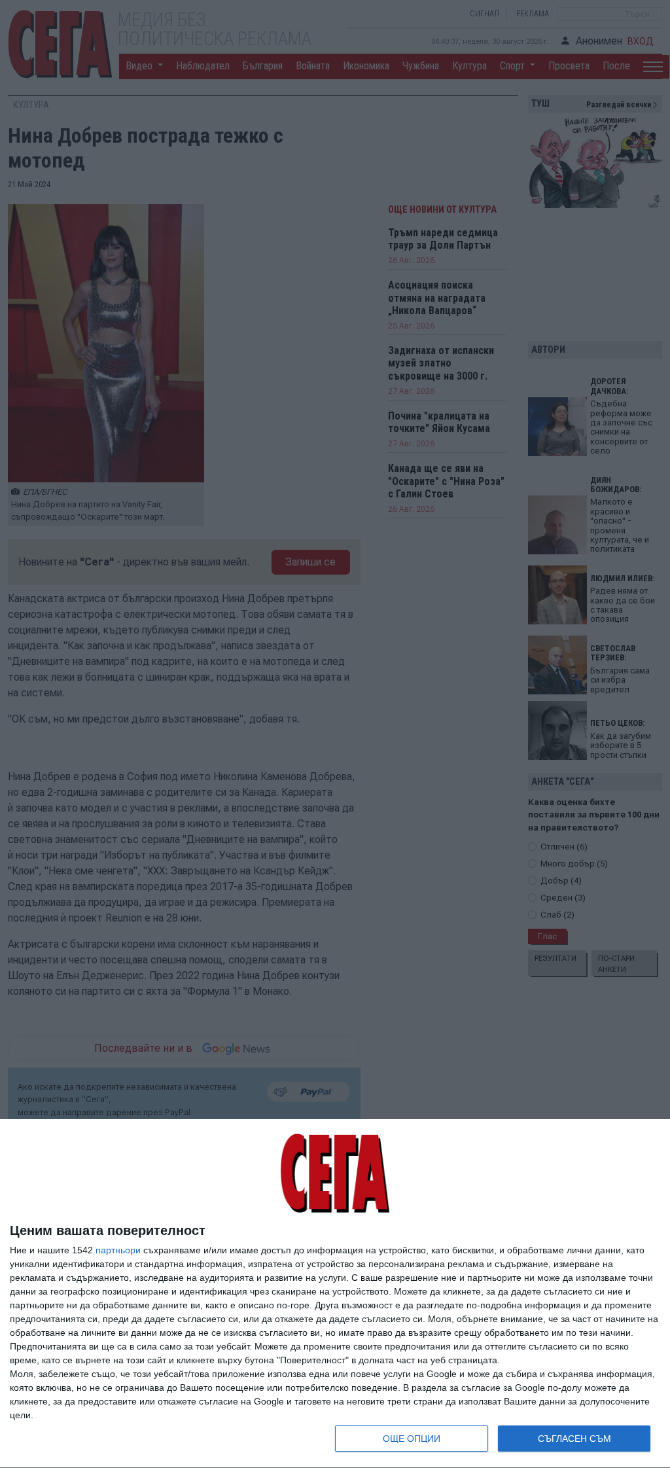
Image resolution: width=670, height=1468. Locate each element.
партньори (118, 1250)
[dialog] (335, 1294)
